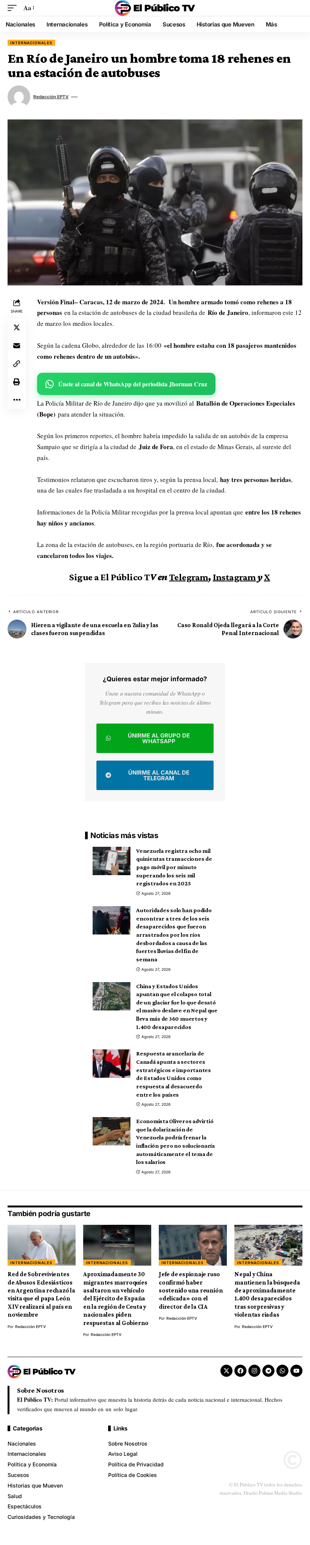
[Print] (17, 382)
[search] (296, 8)
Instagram (234, 577)
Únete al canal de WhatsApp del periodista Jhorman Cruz (132, 384)
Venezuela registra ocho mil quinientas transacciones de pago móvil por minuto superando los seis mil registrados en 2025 (174, 867)
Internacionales (31, 42)
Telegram (188, 577)
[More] (17, 400)
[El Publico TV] (155, 8)
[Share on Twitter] (17, 327)
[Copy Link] (17, 364)
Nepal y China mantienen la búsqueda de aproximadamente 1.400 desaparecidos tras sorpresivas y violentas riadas (267, 1294)
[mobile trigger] (14, 8)
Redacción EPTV (50, 96)
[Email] (17, 345)
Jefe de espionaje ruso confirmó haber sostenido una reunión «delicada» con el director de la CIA (191, 1290)
